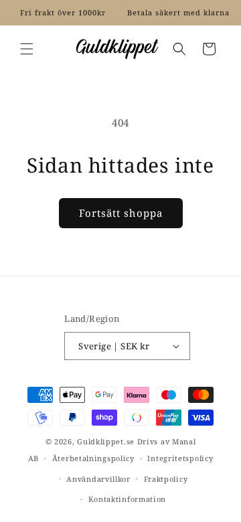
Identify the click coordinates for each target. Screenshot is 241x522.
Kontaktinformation (127, 499)
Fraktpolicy (166, 479)
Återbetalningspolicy (93, 458)
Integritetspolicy (180, 458)
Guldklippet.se (106, 441)
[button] (27, 49)
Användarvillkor (98, 479)
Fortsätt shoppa (121, 213)
